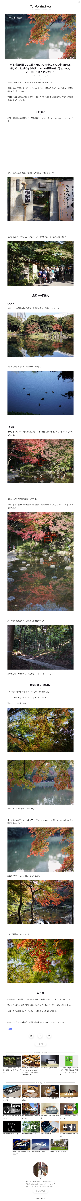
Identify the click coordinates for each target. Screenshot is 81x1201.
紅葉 (10, 1029)
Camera (43, 76)
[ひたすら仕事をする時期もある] (50, 1061)
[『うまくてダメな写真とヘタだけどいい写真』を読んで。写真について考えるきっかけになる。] (69, 1061)
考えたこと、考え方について (59, 1151)
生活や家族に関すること (29, 1134)
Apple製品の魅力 (46, 1134)
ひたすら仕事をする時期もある (50, 1068)
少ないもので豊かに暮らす (10, 1134)
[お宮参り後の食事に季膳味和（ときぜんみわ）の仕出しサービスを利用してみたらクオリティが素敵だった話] (31, 1061)
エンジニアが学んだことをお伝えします (40, 9)
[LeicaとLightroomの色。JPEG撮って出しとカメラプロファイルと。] (12, 1061)
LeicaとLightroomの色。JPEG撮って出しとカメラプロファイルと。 (12, 1070)
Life (47, 76)
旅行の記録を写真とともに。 (40, 1151)
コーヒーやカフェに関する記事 (50, 1098)
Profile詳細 (40, 1191)
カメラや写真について (66, 1098)
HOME (40, 1044)
